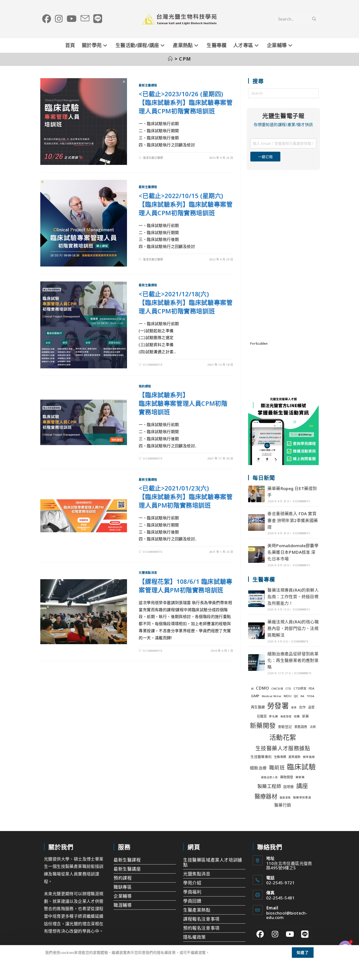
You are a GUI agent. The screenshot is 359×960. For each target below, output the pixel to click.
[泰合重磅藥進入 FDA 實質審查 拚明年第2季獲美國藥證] (256, 522)
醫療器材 (265, 796)
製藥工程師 (269, 786)
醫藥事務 (285, 797)
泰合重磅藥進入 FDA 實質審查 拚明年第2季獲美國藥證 (292, 520)
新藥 (305, 716)
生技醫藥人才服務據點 (282, 748)
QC (296, 696)
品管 (311, 707)
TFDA (311, 696)
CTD (288, 688)
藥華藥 (300, 777)
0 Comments (153, 364)
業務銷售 (300, 727)
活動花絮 (282, 737)
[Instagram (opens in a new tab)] (59, 18)
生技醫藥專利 (261, 756)
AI (252, 688)
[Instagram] (275, 933)
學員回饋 (192, 901)
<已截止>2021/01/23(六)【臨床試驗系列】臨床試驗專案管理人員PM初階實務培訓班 (185, 496)
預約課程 (145, 386)
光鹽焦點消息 (148, 573)
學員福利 (192, 892)
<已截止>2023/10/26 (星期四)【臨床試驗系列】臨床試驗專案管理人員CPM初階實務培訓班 (185, 102)
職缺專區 (123, 887)
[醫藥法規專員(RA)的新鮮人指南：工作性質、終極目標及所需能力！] (256, 598)
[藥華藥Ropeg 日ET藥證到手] (256, 494)
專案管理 (286, 716)
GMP (255, 695)
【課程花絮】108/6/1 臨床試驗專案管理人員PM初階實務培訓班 (185, 585)
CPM (185, 58)
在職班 (262, 716)
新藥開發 (263, 725)
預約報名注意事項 (201, 928)
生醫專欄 (280, 757)
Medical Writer (272, 696)
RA (303, 696)
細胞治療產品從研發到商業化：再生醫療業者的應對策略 (292, 660)
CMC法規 (277, 688)
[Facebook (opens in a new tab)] (46, 18)
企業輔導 (123, 896)
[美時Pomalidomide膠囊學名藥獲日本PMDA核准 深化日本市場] (256, 554)
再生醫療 (258, 707)
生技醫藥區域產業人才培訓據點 (212, 862)
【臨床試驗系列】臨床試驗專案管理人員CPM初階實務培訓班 (183, 403)
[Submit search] (314, 19)
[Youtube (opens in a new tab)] (72, 18)
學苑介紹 (192, 883)
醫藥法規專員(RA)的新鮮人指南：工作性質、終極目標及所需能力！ (293, 596)
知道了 (303, 952)
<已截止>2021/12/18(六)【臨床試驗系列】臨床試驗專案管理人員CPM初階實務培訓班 (185, 302)
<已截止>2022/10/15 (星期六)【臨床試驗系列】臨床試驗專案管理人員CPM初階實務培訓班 (185, 204)
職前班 (277, 767)
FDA (312, 688)
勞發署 (278, 706)
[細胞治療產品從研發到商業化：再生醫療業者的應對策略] (256, 662)
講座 (302, 786)
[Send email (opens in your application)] (85, 18)
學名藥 (273, 716)
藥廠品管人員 (269, 777)
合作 (302, 707)
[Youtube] (290, 933)
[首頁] (170, 58)
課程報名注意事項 (201, 919)
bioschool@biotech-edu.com (286, 915)
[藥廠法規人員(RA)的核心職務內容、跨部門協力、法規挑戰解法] (256, 630)
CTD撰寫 (300, 688)
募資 (294, 707)
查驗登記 (285, 726)
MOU (287, 696)
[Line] (305, 933)
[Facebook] (260, 933)
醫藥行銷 (282, 805)
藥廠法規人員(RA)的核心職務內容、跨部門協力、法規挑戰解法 (293, 628)
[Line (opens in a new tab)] (97, 18)
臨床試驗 (301, 766)
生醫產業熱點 (197, 910)
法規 (313, 727)
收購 (297, 716)
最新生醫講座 (127, 869)
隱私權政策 (194, 937)
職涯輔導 (123, 905)
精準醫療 (309, 757)
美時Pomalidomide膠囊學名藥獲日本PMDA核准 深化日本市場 (292, 552)
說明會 (288, 786)
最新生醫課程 (148, 85)
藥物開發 (286, 777)
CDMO (262, 688)
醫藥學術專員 (302, 797)
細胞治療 (258, 768)
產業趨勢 (294, 757)
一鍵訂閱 (265, 156)
